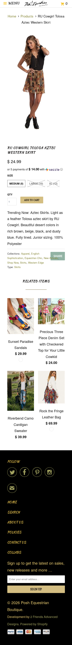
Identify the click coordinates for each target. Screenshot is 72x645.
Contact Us (16, 542)
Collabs (14, 552)
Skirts (23, 262)
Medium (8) (16, 183)
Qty (9, 194)
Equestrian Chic (33, 258)
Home (12, 502)
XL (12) (53, 183)
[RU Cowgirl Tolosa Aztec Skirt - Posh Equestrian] (36, 83)
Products (27, 16)
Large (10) (36, 183)
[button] (36, 169)
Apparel (25, 253)
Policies (14, 532)
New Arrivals (51, 258)
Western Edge (36, 262)
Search (13, 512)
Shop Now (12, 262)
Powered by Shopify (34, 624)
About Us (15, 522)
